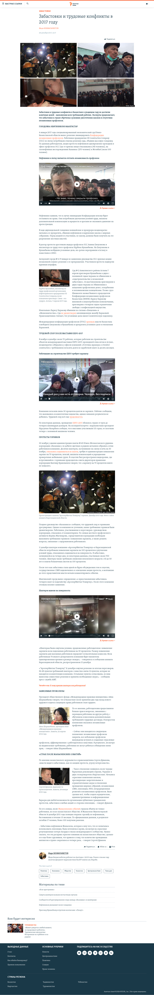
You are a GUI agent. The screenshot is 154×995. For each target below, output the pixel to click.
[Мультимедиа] (147, 3)
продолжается (76, 417)
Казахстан (12, 982)
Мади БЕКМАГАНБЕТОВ (48, 28)
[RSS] (111, 953)
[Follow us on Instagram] (84, 953)
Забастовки (45, 11)
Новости (45, 952)
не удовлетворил (69, 313)
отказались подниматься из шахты (62, 452)
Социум (45, 965)
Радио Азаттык (49, 169)
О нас (10, 952)
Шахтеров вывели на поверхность (57, 599)
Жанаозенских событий (69, 809)
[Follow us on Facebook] (90, 953)
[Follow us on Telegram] (95, 953)
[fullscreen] (112, 203)
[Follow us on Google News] (106, 953)
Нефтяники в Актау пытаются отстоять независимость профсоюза (73, 166)
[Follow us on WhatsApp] (100, 953)
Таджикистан (48, 982)
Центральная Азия (49, 956)
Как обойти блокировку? (17, 961)
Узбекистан (82, 982)
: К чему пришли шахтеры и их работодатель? (67, 686)
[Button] (109, 39)
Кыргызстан (12, 986)
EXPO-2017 (78, 423)
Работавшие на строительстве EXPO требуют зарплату (67, 362)
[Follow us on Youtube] (79, 953)
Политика (46, 961)
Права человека (48, 969)
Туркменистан (30, 925)
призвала (90, 322)
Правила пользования (16, 965)
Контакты (11, 956)
